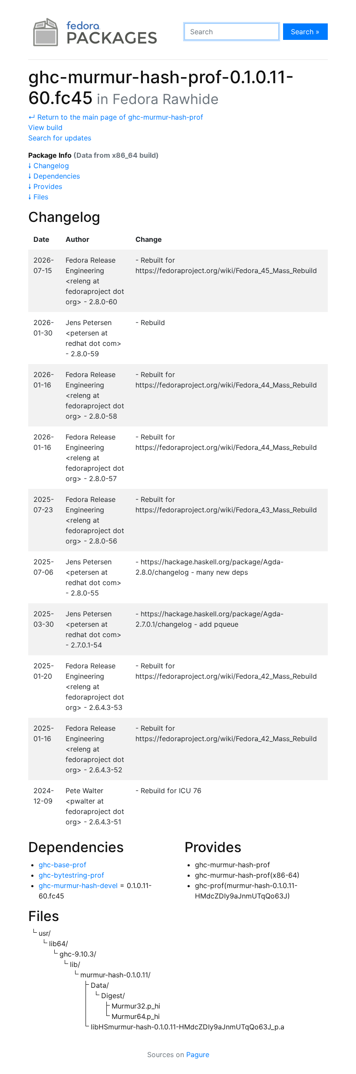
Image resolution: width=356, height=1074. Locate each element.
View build (45, 127)
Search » (305, 31)
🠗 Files (38, 196)
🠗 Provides (45, 186)
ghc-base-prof (62, 864)
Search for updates (59, 137)
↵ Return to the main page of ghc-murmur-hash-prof (115, 117)
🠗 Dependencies (54, 176)
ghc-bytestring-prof (71, 875)
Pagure (197, 1054)
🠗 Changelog (48, 165)
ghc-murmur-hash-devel (78, 885)
